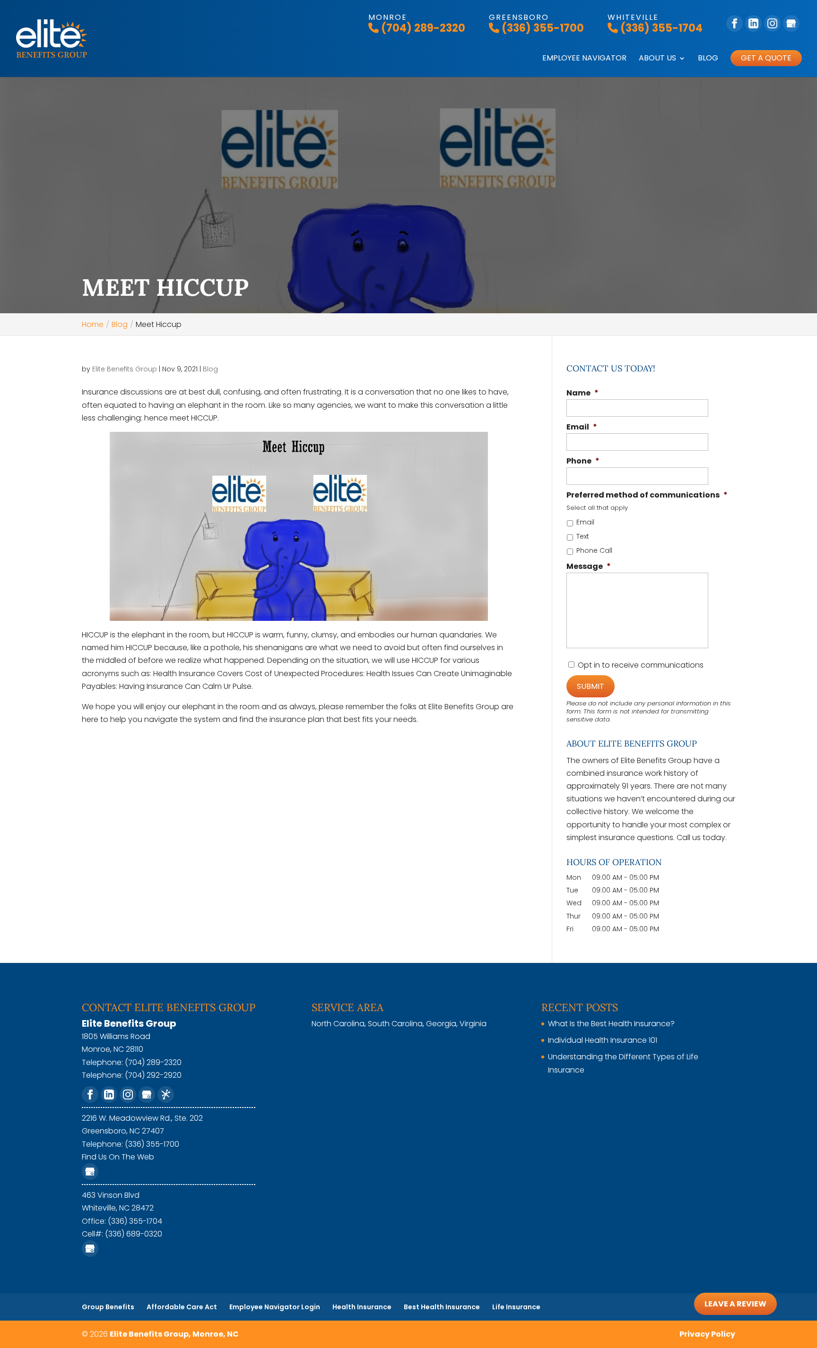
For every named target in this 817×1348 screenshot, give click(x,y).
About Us (657, 59)
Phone (583, 461)
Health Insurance (361, 1307)
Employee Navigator (584, 59)
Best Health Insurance (442, 1307)
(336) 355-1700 (541, 28)
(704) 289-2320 (422, 28)
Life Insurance (516, 1307)
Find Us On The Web (118, 1156)
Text (582, 536)
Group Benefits (108, 1307)
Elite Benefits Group (124, 369)
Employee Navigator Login (274, 1307)
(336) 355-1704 (660, 28)
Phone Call (594, 550)
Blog (708, 59)
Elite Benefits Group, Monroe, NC (174, 1334)
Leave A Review (735, 1303)
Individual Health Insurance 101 (602, 1040)
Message (588, 567)
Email (581, 427)
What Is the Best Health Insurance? (611, 1023)
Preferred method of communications (647, 495)
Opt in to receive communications (641, 665)
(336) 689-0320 (133, 1233)
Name (582, 393)
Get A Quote (766, 57)
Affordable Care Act (182, 1307)
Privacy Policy (707, 1334)
